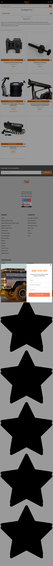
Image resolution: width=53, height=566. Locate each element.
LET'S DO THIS (39, 294)
